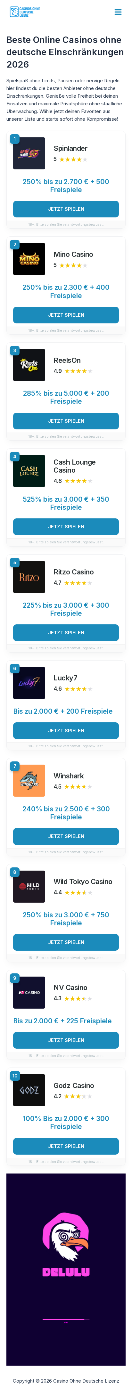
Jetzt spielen (66, 209)
